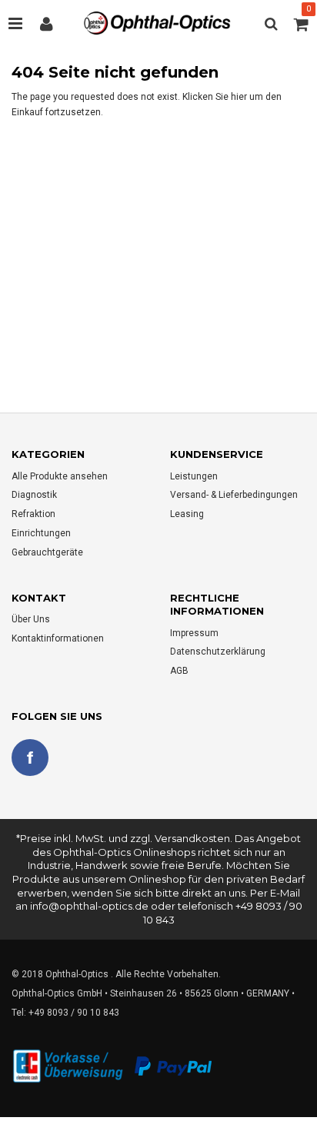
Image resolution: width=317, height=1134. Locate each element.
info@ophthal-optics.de (89, 906)
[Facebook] (30, 757)
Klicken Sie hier (215, 96)
